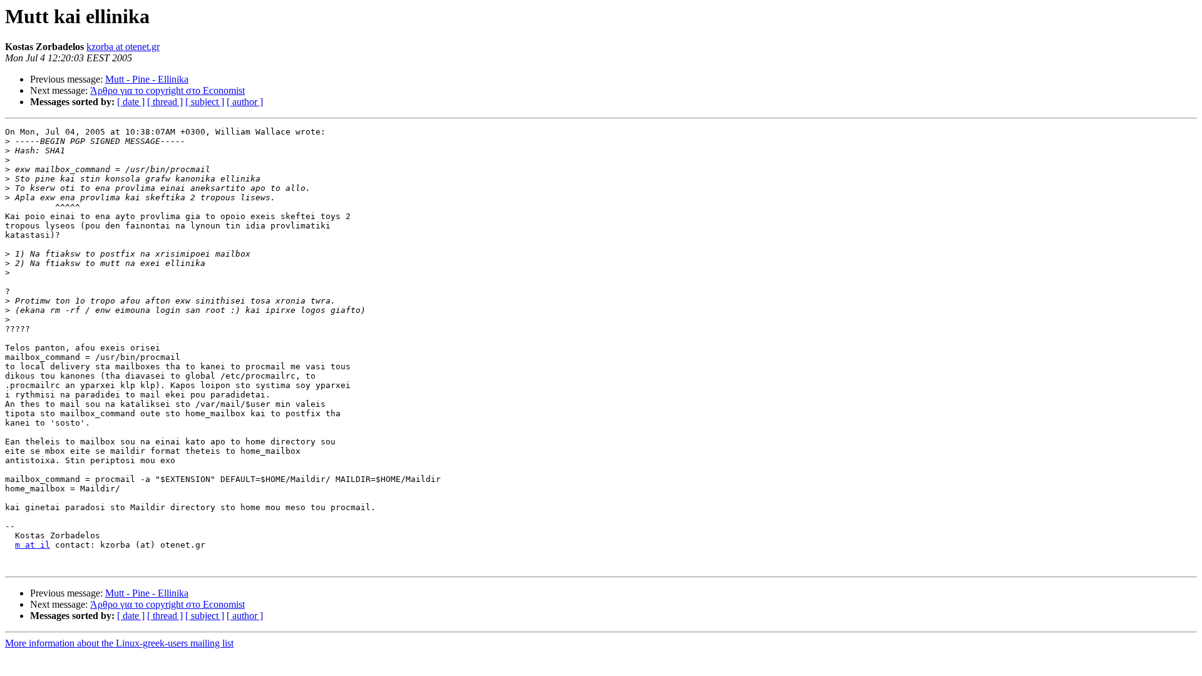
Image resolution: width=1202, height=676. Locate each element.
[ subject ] (204, 101)
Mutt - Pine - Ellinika (146, 79)
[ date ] (131, 101)
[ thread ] (165, 101)
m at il (32, 545)
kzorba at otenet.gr (123, 46)
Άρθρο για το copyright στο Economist (167, 90)
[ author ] (245, 101)
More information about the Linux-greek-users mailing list (119, 643)
